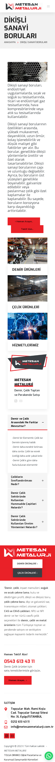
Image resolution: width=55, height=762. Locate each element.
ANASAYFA (10, 42)
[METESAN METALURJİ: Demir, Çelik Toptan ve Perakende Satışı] (23, 6)
